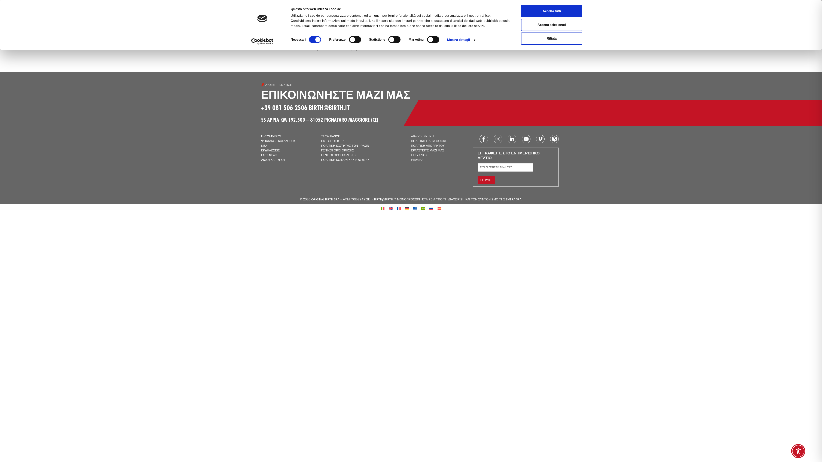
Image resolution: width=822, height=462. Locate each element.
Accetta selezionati (552, 25)
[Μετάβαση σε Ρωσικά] (431, 208)
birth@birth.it (329, 108)
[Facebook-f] (484, 139)
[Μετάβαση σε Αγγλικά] (391, 208)
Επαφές (417, 160)
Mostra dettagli (458, 39)
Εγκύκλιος (419, 155)
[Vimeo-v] (540, 139)
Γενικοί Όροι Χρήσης (337, 150)
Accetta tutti (552, 11)
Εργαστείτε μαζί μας (427, 150)
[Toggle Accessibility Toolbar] (798, 451)
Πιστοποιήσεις (332, 141)
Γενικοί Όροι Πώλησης (338, 155)
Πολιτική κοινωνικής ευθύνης (345, 160)
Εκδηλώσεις (270, 150)
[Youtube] (526, 139)
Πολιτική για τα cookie (429, 141)
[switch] (355, 39)
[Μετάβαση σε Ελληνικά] (415, 208)
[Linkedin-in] (512, 139)
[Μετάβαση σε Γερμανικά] (407, 208)
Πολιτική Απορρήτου (428, 146)
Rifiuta (552, 38)
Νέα (264, 146)
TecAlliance (330, 136)
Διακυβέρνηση (422, 136)
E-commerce (271, 136)
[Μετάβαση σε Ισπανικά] (439, 208)
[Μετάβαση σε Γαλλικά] (399, 208)
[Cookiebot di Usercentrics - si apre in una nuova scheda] (262, 41)
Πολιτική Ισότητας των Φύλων (345, 146)
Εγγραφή (486, 180)
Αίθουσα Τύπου (273, 160)
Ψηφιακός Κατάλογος (278, 141)
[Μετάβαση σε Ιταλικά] (382, 208)
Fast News (269, 155)
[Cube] (554, 139)
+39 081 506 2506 (284, 108)
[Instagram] (498, 139)
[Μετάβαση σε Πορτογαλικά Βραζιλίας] (423, 208)
